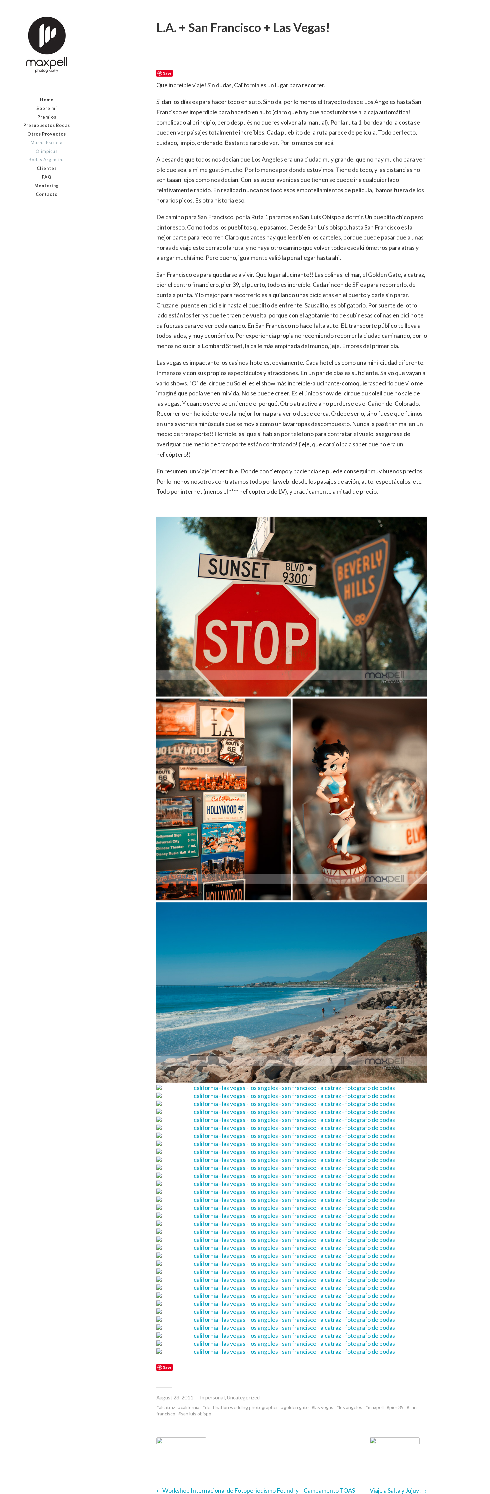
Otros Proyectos (46, 134)
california (190, 1407)
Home (47, 99)
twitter (62, 210)
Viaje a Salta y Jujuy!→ (398, 1490)
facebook (31, 210)
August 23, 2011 (174, 1397)
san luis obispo (196, 1413)
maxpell (376, 1407)
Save (167, 73)
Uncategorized (243, 1397)
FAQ (47, 177)
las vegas (323, 1407)
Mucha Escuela (47, 142)
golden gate (296, 1407)
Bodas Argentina (47, 159)
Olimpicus (47, 151)
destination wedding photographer (241, 1407)
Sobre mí (46, 108)
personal (215, 1397)
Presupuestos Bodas (46, 125)
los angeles (350, 1407)
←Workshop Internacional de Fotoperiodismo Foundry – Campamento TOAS (255, 1490)
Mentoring (46, 185)
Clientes (47, 168)
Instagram (47, 210)
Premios (46, 117)
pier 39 (396, 1407)
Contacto (47, 194)
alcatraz (167, 1407)
